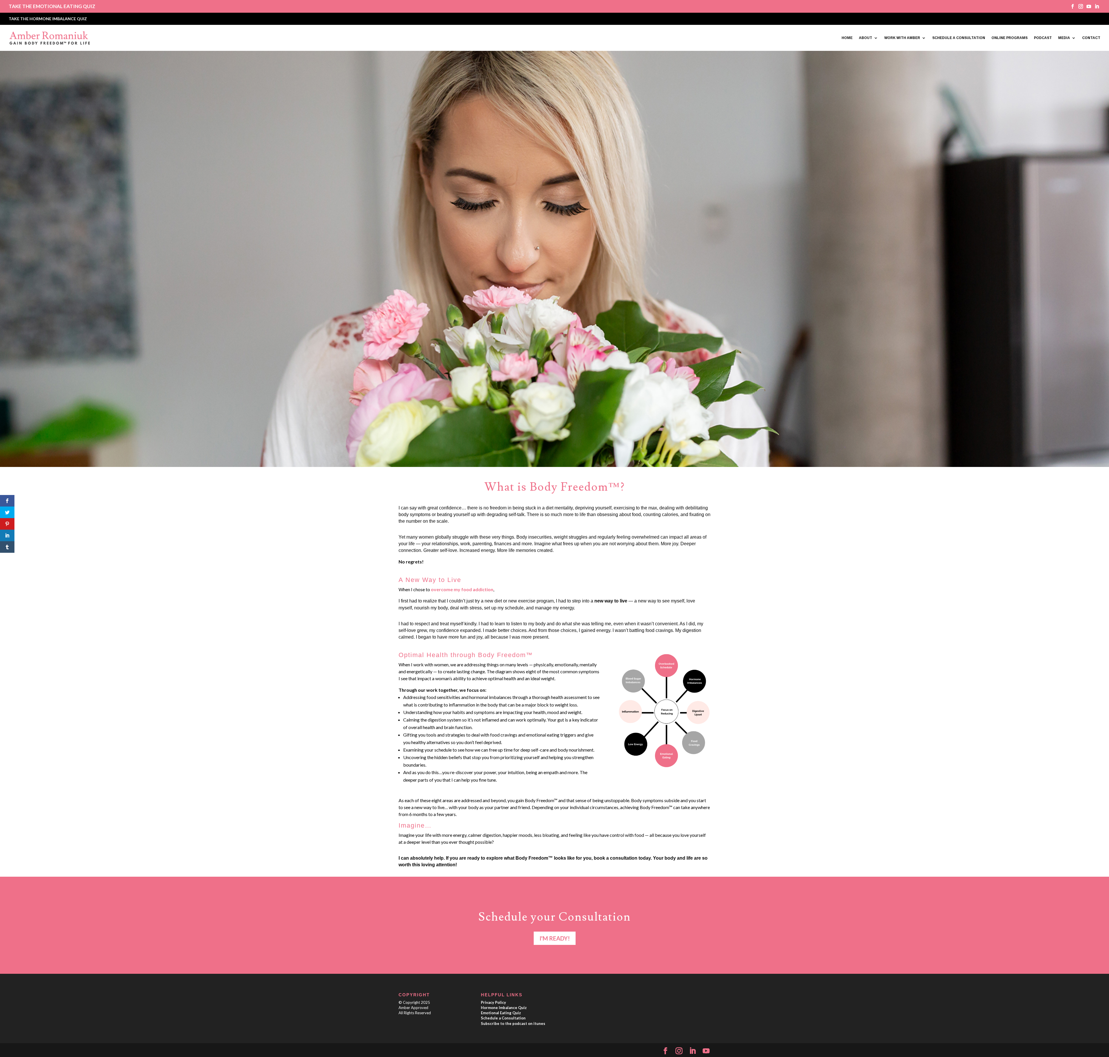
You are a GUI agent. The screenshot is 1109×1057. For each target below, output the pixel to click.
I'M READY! (554, 938)
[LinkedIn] (692, 1051)
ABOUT (865, 38)
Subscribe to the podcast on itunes (513, 1023)
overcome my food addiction (462, 589)
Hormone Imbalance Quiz (504, 1007)
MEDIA (1064, 38)
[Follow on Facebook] (1070, 6)
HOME (847, 38)
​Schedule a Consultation (503, 1018)
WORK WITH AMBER (902, 38)
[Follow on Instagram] (1078, 6)
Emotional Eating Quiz (501, 1012)
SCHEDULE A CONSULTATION (958, 38)
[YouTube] (706, 1051)
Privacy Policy (493, 1002)
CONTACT (1091, 38)
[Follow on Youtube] (1086, 6)
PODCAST (1043, 38)
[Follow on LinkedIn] (1094, 6)
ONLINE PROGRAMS (1009, 38)
